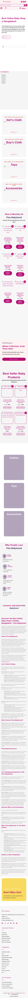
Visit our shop (4, 863)
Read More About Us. (5, 661)
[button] (17, 8)
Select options (8, 246)
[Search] (25, 5)
